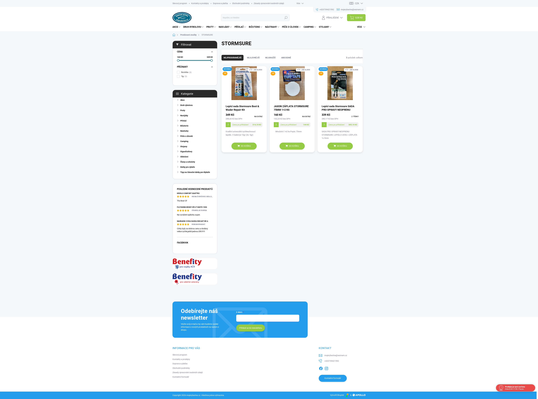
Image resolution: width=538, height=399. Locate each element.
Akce (182, 100)
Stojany (183, 146)
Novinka (186, 72)
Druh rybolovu (186, 105)
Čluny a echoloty (187, 162)
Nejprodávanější (232, 58)
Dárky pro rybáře (187, 167)
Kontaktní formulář (180, 377)
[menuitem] (176, 27)
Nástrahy (184, 131)
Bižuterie (184, 126)
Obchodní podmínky (241, 3)
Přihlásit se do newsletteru (250, 328)
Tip (183, 76)
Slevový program (179, 3)
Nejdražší (270, 58)
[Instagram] (326, 368)
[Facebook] (321, 368)
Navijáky (184, 115)
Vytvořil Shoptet (337, 395)
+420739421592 (331, 361)
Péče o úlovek (186, 136)
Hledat (286, 18)
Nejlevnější (253, 58)
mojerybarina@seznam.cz (335, 355)
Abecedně (286, 58)
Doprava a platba (220, 3)
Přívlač (183, 121)
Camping (184, 141)
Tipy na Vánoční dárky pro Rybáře (195, 172)
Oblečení (184, 157)
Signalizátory (186, 151)
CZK (357, 3)
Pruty (182, 110)
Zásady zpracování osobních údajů (269, 3)
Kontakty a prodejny (200, 3)
